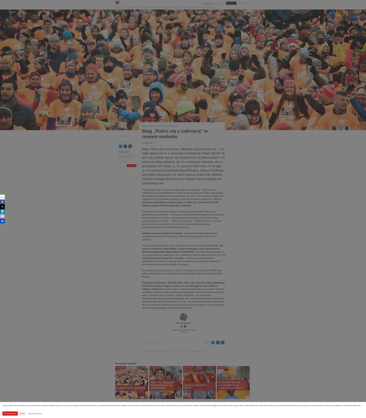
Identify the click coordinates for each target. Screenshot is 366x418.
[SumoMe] (2, 221)
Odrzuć (22, 413)
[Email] (2, 216)
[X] (2, 206)
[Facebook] (2, 201)
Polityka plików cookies (35, 413)
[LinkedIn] (2, 211)
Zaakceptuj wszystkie (10, 413)
